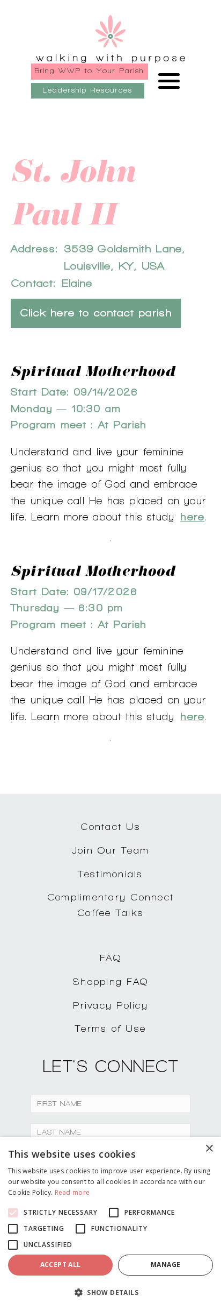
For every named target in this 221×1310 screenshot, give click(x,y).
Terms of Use (110, 1028)
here (192, 516)
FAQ (110, 958)
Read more (72, 1192)
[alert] (110, 1223)
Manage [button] (165, 1264)
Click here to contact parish (96, 313)
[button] (110, 1292)
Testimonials (110, 874)
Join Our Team (110, 850)
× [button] (209, 1149)
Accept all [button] (60, 1264)
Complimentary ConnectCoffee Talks (110, 905)
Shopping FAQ (110, 981)
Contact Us (110, 826)
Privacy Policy (110, 1005)
